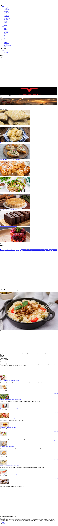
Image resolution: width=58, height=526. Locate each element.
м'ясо (38, 249)
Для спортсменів (6, 43)
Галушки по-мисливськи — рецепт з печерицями (7, 142)
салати (25, 249)
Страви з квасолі (6, 9)
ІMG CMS (11, 515)
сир (35, 250)
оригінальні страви (7, 250)
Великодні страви (6, 31)
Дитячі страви (6, 32)
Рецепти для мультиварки (7, 45)
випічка (22, 249)
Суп (1, 250)
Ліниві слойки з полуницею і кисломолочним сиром (8, 418)
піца (44, 250)
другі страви (15, 249)
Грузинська (5, 22)
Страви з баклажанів (7, 18)
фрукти (42, 250)
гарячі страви (34, 249)
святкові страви (30, 250)
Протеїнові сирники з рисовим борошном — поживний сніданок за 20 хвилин (11, 408)
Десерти (5, 34)
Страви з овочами (6, 12)
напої (20, 250)
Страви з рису (6, 10)
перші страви (51, 249)
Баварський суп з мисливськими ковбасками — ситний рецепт (9, 465)
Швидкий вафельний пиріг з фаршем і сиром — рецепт (8, 427)
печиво (40, 250)
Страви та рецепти (3, 515)
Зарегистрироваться (7, 51)
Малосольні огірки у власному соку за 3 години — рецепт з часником (10, 399)
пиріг (46, 250)
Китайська (5, 23)
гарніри (23, 250)
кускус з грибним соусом (5, 371)
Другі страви (5, 27)
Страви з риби (6, 7)
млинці (48, 250)
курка (47, 249)
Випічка (5, 37)
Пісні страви (5, 28)
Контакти (5, 46)
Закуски (5, 33)
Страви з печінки (6, 16)
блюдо (10, 249)
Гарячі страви (6, 29)
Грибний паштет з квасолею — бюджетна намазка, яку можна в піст (10, 159)
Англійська (5, 25)
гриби (3, 250)
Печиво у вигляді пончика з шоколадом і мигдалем (7, 446)
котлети (37, 250)
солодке (40, 249)
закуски (28, 249)
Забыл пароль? (6, 52)
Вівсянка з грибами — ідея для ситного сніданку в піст (8, 192)
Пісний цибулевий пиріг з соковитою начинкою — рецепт (8, 209)
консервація (17, 250)
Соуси (5, 36)
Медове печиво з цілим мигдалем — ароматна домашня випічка (9, 455)
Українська (5, 20)
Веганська (5, 41)
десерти (19, 249)
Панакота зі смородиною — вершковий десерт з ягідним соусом (9, 380)
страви (43, 249)
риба (45, 249)
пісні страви (26, 250)
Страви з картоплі (6, 8)
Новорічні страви (6, 30)
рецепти (2, 249)
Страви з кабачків (6, 17)
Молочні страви (6, 19)
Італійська (5, 21)
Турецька (5, 24)
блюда (7, 249)
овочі (31, 249)
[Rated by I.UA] (2, 518)
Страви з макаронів (6, 15)
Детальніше (56, 384)
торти (34, 250)
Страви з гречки (6, 11)
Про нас (3, 524)
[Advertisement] (29, 342)
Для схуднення (6, 42)
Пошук (5, 48)
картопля (13, 250)
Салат (11, 250)
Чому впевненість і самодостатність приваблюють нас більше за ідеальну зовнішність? (12, 474)
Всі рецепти (4, 523)
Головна (3, 522)
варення (51, 250)
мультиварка (55, 249)
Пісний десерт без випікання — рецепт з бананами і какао (8, 226)
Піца (4, 35)
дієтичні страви (55, 250)
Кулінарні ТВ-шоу (6, 44)
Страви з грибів (6, 14)
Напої (4, 38)
